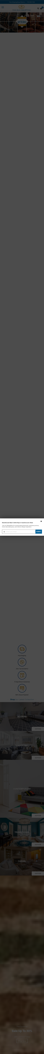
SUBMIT (38, 531)
